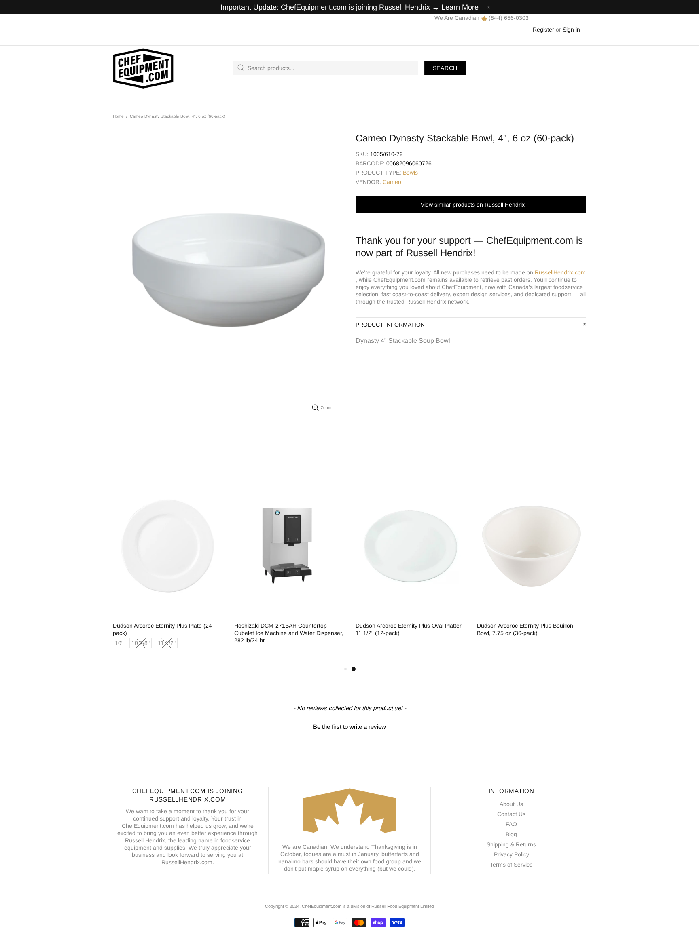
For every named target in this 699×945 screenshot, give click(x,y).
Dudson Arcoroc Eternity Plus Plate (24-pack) (163, 629)
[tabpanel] (410, 563)
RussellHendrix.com (560, 272)
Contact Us (511, 814)
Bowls (410, 172)
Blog (511, 834)
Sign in (571, 29)
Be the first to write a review (349, 726)
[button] (349, 725)
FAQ (511, 824)
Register (543, 29)
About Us (511, 804)
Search (445, 68)
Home (118, 116)
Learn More (460, 7)
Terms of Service (511, 864)
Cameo (392, 182)
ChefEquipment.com (143, 68)
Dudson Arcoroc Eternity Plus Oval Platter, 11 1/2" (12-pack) (409, 629)
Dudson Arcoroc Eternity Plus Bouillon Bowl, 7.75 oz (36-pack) (525, 629)
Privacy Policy (511, 854)
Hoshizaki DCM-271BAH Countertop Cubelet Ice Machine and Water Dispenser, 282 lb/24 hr (288, 632)
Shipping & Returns (511, 844)
